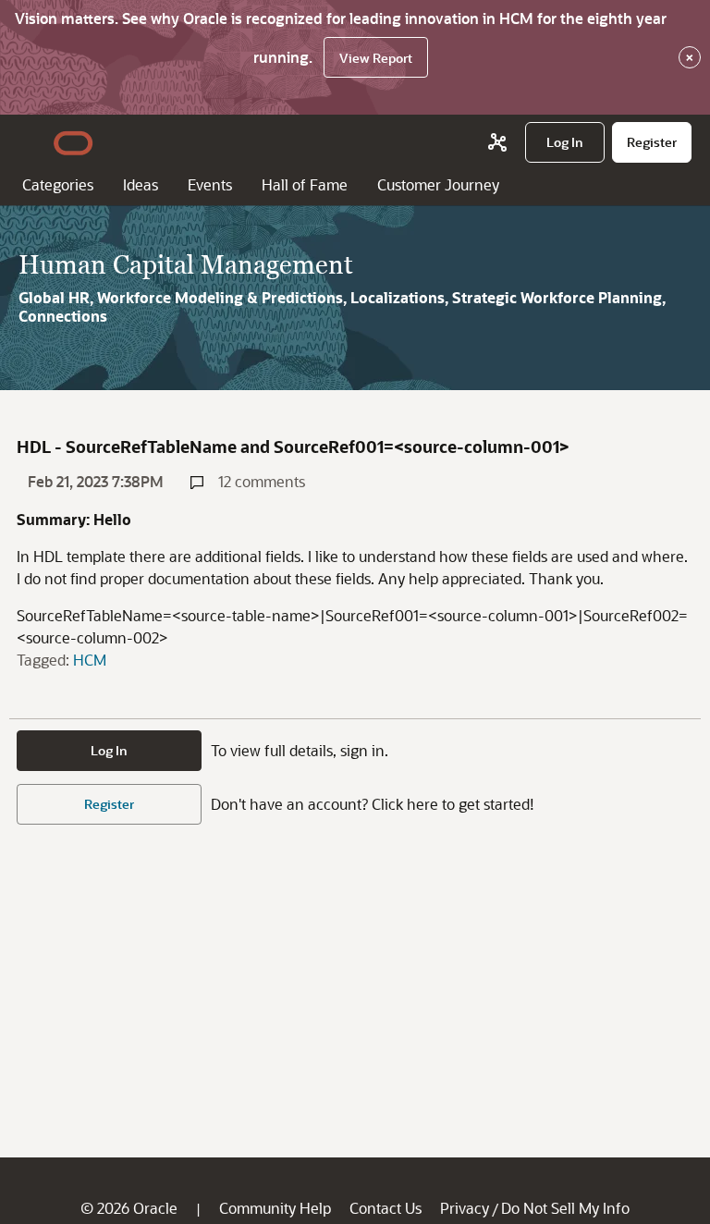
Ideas (140, 184)
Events (210, 184)
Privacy (464, 1208)
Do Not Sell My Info (565, 1208)
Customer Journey (438, 184)
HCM (89, 659)
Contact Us (385, 1208)
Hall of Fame (305, 184)
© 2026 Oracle (129, 1208)
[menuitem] (565, 142)
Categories (57, 184)
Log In (109, 750)
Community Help (275, 1208)
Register (109, 804)
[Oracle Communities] (497, 142)
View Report (375, 58)
